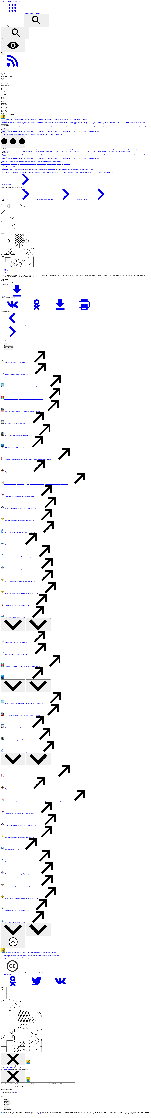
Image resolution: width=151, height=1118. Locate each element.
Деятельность (4, 125)
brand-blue (6, 1101)
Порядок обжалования (7, 134)
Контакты (15, 169)
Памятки (82, 172)
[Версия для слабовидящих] (13, 45)
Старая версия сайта (38, 958)
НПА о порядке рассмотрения (19, 164)
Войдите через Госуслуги (7, 1095)
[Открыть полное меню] (13, 141)
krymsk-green (7, 1109)
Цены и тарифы (121, 123)
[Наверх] (13, 942)
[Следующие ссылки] (38, 624)
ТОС (75, 123)
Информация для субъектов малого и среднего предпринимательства (89, 122)
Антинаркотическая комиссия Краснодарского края (14, 172)
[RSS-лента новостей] (12, 66)
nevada (6, 1106)
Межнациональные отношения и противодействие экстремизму (46, 172)
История (110, 122)
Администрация (5, 129)
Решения (87, 169)
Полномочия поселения (62, 131)
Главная (6, 269)
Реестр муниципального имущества (46, 123)
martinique (6, 1104)
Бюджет (18, 131)
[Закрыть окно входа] (13, 1059)
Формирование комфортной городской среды (105, 123)
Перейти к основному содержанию (10, 1)
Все (5, 344)
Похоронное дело (98, 126)
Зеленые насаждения (64, 122)
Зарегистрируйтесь (6, 1069)
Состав (92, 169)
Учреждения (89, 123)
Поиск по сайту (5, 26)
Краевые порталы (8, 349)
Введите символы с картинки (9, 1084)
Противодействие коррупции (24, 958)
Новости (3, 166)
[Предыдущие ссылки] (13, 624)
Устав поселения (81, 123)
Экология (128, 123)
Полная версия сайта (6, 974)
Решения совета (50, 134)
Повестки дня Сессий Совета (37, 169)
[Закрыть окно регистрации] (13, 1076)
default (5, 1099)
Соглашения (58, 134)
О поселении (131, 122)
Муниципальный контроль (86, 126)
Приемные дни (59, 164)
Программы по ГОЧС (90, 172)
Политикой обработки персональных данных (43, 1113)
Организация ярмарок (6, 123)
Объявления (16, 166)
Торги (137, 126)
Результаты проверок (75, 131)
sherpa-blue (7, 1107)
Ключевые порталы (9, 347)
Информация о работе (6, 169)
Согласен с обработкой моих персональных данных (15, 1088)
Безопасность (55, 955)
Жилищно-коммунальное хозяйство (28, 126)
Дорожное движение (53, 122)
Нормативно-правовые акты (38, 134)
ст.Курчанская (69, 123)
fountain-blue (7, 1102)
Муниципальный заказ (72, 126)
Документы (4, 132)
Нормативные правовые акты (71, 172)
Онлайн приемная (5, 164)
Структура (84, 131)
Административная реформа (8, 131)
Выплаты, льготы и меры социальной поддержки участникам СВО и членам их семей (24, 122)
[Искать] (36, 20)
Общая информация (141, 122)
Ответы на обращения (33, 164)
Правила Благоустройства (30, 123)
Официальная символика (49, 131)
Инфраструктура (8, 345)
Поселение (3, 120)
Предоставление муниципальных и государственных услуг (119, 126)
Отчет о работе (38, 131)
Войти (2, 54)
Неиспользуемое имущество (120, 122)
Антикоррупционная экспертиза (21, 134)
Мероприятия (9, 166)
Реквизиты (67, 164)
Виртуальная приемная (10, 958)
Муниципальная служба (93, 131)
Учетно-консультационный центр (106, 172)
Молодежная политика (44, 126)
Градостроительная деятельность (9, 126)
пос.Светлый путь (17, 123)
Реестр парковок (61, 123)
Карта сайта (7, 956)
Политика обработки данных (47, 164)
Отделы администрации (27, 131)
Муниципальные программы (58, 126)
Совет (49, 955)
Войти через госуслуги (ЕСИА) (13, 1067)
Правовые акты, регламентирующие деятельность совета (60, 169)
